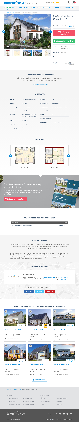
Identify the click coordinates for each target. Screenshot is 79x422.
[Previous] (3, 31)
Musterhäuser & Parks (14, 404)
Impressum (48, 419)
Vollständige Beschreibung (40, 84)
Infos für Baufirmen (62, 398)
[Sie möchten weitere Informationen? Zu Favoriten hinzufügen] (27, 31)
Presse (42, 404)
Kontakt (59, 404)
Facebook (29, 291)
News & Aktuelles (45, 401)
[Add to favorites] (5, 311)
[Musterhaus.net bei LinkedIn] (65, 414)
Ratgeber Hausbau (29, 401)
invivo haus (17, 389)
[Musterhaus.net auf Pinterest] (68, 414)
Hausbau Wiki (28, 398)
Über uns (43, 398)
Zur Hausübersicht (9, 12)
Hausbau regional (29, 404)
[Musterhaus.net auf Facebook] (57, 414)
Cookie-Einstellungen (67, 419)
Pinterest (50, 291)
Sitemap (59, 401)
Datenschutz (58, 419)
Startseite (9, 389)
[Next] (50, 31)
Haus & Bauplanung (13, 398)
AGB (53, 419)
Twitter (40, 291)
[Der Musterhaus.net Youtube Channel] (71, 414)
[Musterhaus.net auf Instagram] (61, 414)
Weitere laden (40, 380)
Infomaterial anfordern (65, 41)
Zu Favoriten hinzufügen (65, 33)
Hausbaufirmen (12, 401)
